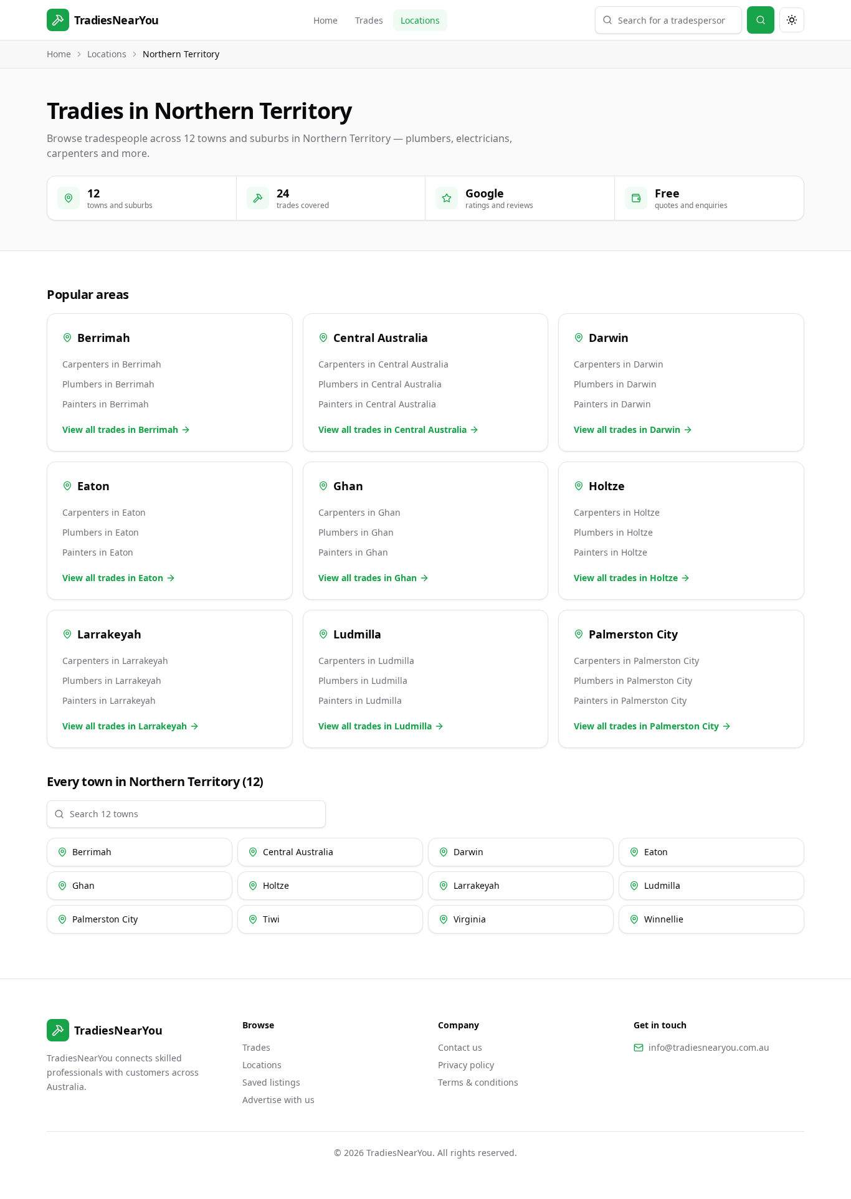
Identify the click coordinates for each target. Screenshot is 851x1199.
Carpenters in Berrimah (111, 364)
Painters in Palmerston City (630, 700)
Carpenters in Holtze (617, 512)
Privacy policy (466, 1065)
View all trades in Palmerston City (646, 726)
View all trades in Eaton (112, 578)
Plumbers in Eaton (100, 532)
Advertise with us (278, 1100)
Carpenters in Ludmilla (366, 660)
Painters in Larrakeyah (109, 700)
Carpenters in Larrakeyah (115, 660)
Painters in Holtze (610, 552)
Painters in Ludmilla (360, 700)
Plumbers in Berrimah (108, 384)
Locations (420, 20)
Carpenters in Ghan (359, 512)
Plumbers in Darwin (615, 384)
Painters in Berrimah (105, 404)
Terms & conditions (478, 1082)
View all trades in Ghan (367, 578)
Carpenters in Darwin (618, 364)
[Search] (760, 20)
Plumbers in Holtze (613, 532)
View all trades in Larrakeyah (124, 726)
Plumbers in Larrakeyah (111, 680)
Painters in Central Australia (377, 404)
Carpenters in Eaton (104, 512)
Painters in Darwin (612, 404)
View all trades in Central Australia (392, 429)
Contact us (460, 1047)
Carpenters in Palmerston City (636, 660)
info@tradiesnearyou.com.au (709, 1047)
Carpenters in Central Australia (383, 364)
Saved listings (271, 1082)
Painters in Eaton (97, 552)
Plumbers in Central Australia (380, 384)
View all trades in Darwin (627, 429)
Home (325, 20)
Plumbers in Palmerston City (633, 680)
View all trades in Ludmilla (375, 726)
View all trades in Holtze (626, 578)
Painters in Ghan (353, 552)
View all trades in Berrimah (120, 429)
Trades (369, 20)
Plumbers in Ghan (356, 532)
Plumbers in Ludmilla (362, 680)
